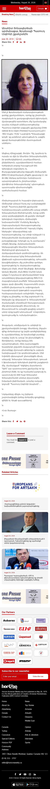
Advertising (6, 709)
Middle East (30, 721)
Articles (28, 731)
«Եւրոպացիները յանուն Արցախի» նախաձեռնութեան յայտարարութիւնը (21, 505)
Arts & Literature (31, 735)
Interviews (29, 738)
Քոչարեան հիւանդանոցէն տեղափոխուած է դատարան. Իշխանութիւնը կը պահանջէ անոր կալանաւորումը (24, 541)
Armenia (28, 709)
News (27, 701)
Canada (5, 727)
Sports (27, 742)
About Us (5, 705)
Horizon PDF (7, 742)
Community (6, 746)
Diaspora (28, 717)
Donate (41, 8)
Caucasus (6, 735)
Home (4, 701)
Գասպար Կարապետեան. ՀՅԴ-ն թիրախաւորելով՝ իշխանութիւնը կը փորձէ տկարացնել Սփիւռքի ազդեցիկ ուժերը (23, 578)
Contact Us (6, 717)
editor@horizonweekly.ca (12, 762)
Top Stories (29, 705)
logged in (22, 440)
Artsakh (28, 713)
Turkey (4, 731)
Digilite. (39, 778)
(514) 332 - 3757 (9, 758)
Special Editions (8, 738)
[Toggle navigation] (4, 8)
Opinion (28, 727)
